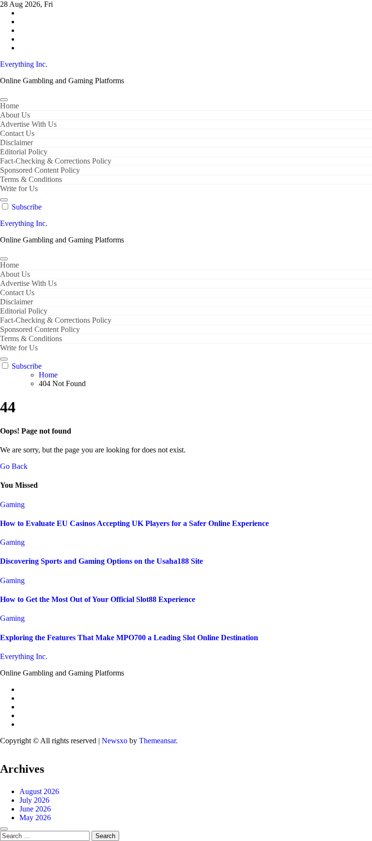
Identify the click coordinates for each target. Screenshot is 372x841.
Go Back (14, 466)
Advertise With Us (28, 124)
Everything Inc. (23, 64)
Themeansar (157, 740)
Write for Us (19, 188)
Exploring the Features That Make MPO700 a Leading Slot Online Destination (129, 637)
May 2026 (35, 817)
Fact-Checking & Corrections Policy (55, 161)
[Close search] (4, 828)
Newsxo (114, 740)
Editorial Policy (23, 152)
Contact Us (17, 133)
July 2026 (34, 800)
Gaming (12, 504)
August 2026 (39, 791)
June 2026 (35, 809)
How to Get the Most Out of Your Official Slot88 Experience (97, 599)
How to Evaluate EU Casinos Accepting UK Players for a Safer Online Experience (134, 523)
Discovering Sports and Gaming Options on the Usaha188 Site (101, 561)
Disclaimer (16, 142)
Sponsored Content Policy (40, 170)
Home (9, 106)
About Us (15, 115)
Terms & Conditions (31, 179)
